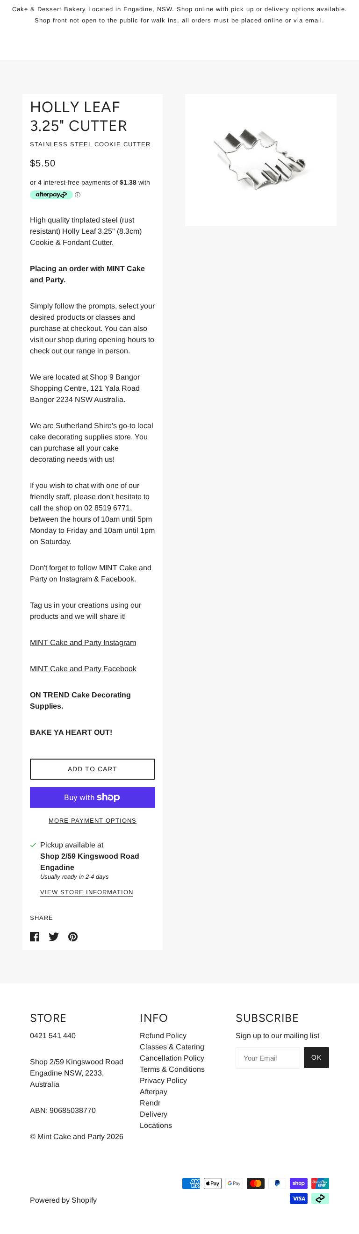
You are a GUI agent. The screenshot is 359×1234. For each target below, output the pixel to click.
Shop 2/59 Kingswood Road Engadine (89, 861)
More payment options (92, 820)
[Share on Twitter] (55, 936)
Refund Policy (163, 1036)
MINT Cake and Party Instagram (83, 642)
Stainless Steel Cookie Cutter (90, 144)
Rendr (150, 1103)
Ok (316, 1057)
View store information (86, 892)
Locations (156, 1125)
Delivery (153, 1114)
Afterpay (153, 1092)
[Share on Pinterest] (73, 936)
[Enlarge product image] (261, 160)
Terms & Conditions (172, 1069)
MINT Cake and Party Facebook (83, 669)
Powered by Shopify (63, 1200)
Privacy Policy (163, 1080)
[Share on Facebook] (35, 936)
